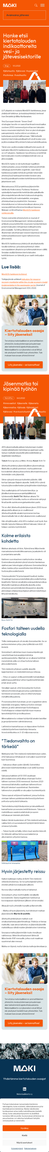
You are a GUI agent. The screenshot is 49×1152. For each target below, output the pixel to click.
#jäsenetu (33, 403)
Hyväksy (24, 1128)
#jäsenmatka (9, 407)
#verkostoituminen (23, 412)
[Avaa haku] (36, 5)
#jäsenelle (22, 403)
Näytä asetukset (24, 1143)
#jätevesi (20, 71)
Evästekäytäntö (17, 1149)
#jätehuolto (9, 71)
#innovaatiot (9, 403)
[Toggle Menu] (42, 5)
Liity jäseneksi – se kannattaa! (23, 364)
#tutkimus (8, 75)
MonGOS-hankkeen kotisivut (14, 274)
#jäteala (21, 407)
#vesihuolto (20, 75)
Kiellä (24, 1135)
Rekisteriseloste (30, 1149)
